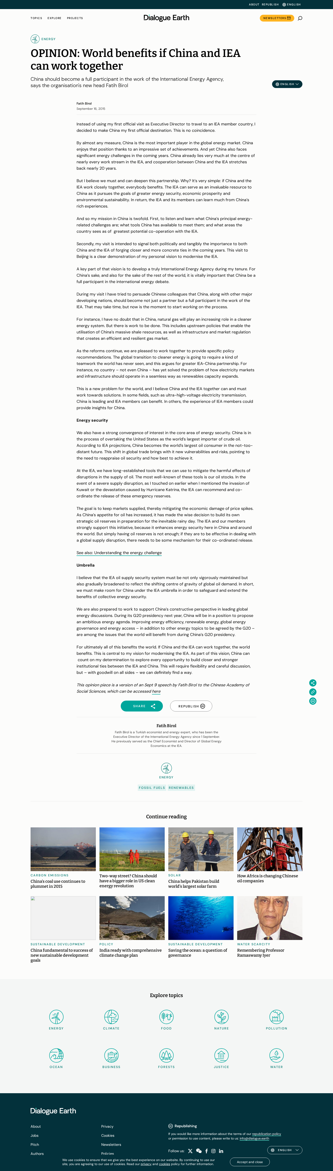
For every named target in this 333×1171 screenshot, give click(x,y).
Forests (166, 1067)
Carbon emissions (50, 875)
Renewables (181, 788)
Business (111, 1067)
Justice (221, 1067)
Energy (56, 1028)
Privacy (107, 1126)
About (254, 4)
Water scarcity (253, 944)
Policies (107, 1153)
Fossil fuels (152, 788)
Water (276, 1067)
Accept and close (250, 1162)
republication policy (266, 1134)
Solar (174, 875)
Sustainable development (58, 944)
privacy (146, 1164)
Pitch (35, 1144)
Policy (106, 944)
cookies (164, 1164)
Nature (221, 1028)
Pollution (276, 1028)
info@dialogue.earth (254, 1138)
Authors (37, 1153)
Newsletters (274, 18)
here (156, 691)
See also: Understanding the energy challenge (119, 552)
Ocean (56, 1067)
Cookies (107, 1135)
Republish (270, 4)
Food (166, 1028)
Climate (111, 1028)
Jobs (35, 1135)
